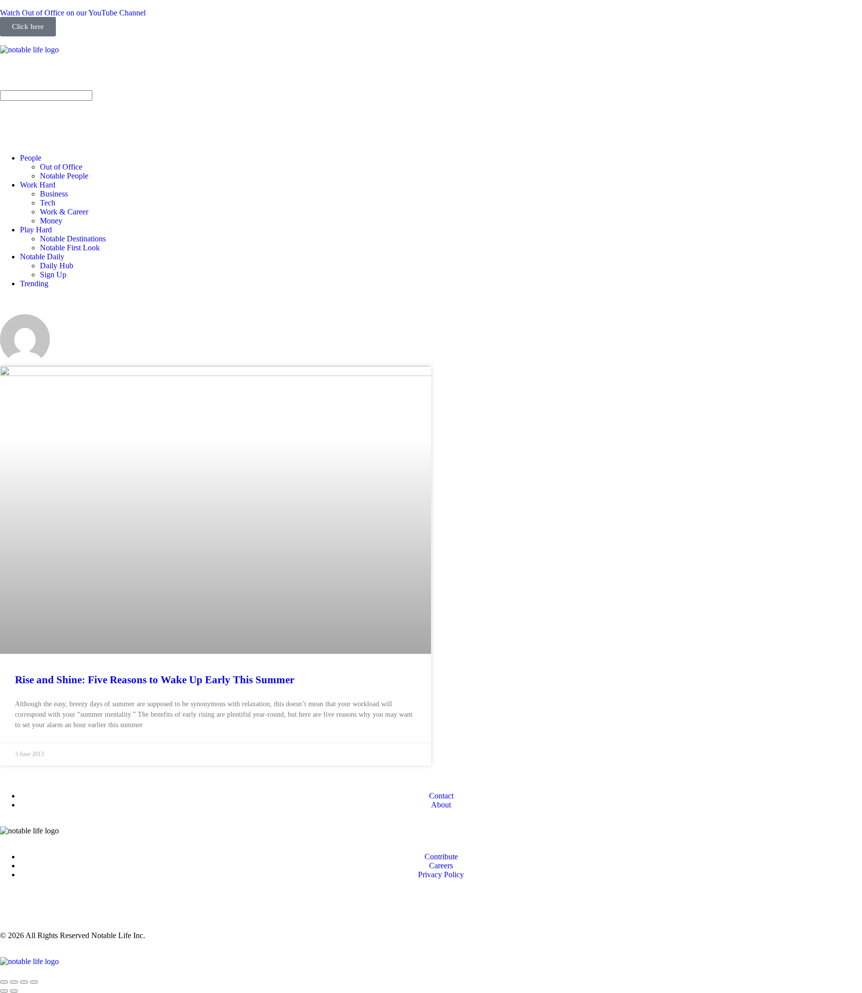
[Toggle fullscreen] (24, 982)
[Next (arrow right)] (14, 991)
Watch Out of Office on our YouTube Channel (73, 12)
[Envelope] (12, 113)
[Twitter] (93, 75)
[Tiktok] (120, 75)
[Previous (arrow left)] (4, 991)
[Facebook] (39, 908)
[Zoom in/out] (34, 982)
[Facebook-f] (39, 75)
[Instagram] (12, 75)
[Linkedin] (66, 75)
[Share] (14, 982)
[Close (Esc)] (4, 982)
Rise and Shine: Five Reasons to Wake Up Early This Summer (154, 680)
